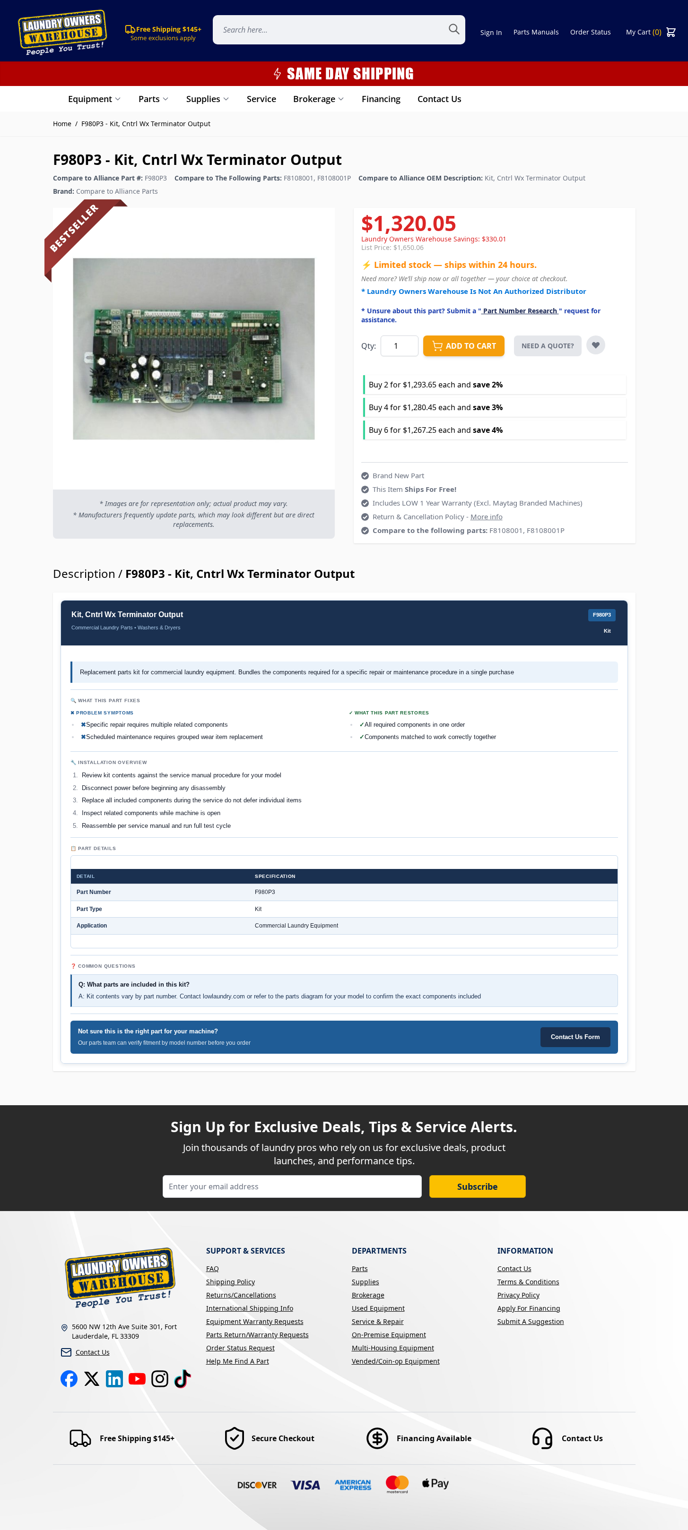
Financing (381, 98)
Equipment (90, 98)
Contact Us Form (575, 1036)
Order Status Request (240, 1347)
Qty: (368, 346)
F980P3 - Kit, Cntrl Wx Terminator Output (145, 123)
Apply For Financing (528, 1308)
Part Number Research (520, 310)
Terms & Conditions (528, 1281)
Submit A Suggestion (530, 1321)
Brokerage (314, 98)
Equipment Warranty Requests (255, 1321)
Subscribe (477, 1186)
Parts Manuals (536, 32)
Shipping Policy (230, 1281)
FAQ (212, 1268)
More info (486, 516)
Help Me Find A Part (237, 1361)
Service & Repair (378, 1321)
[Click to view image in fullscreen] (194, 349)
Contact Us (440, 98)
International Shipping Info (249, 1308)
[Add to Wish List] (595, 344)
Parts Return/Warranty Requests (257, 1334)
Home (62, 123)
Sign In (491, 32)
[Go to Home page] (60, 32)
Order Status (590, 32)
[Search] (459, 32)
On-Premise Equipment (389, 1334)
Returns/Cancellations (241, 1294)
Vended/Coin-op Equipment (396, 1361)
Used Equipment (378, 1308)
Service (261, 98)
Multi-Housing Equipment (393, 1347)
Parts (149, 98)
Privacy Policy (518, 1294)
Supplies (203, 98)
